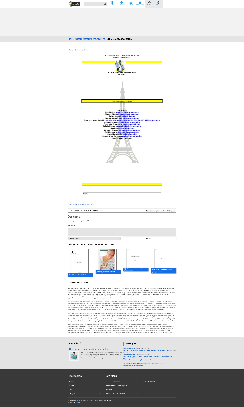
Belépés (158, 5)
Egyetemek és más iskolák (116, 394)
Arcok (131, 5)
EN (82, 3)
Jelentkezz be (151, 210)
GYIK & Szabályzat (113, 382)
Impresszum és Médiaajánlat (117, 386)
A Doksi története (149, 382)
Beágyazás (172, 210)
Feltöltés (149, 5)
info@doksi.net (72, 402)
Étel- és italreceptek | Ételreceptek (87, 39)
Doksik (112, 5)
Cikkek (122, 5)
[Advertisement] (122, 22)
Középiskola (140, 5)
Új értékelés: (72, 225)
